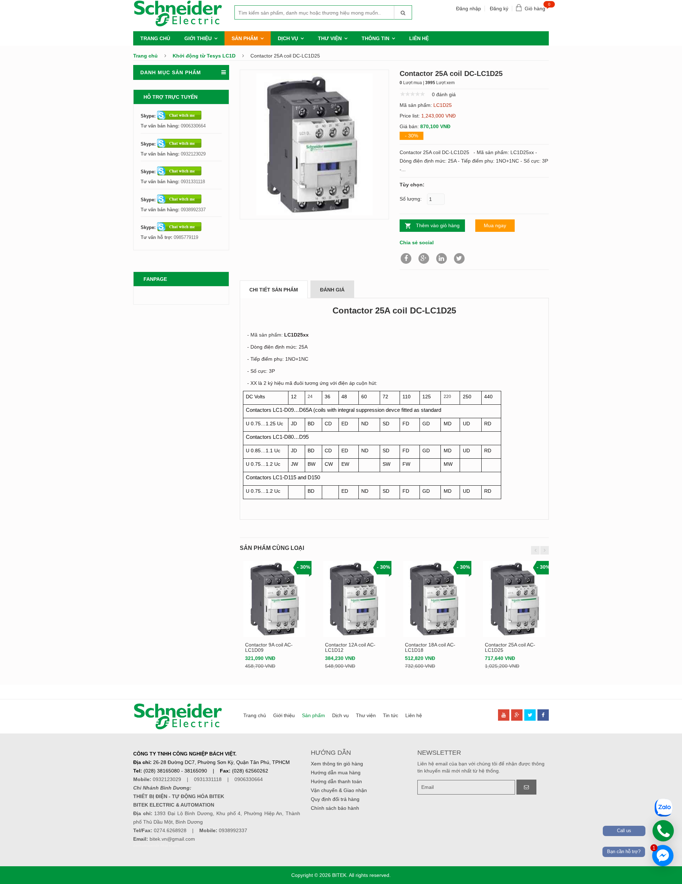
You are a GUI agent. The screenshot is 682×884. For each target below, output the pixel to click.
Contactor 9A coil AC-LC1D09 (269, 647)
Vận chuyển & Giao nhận (339, 790)
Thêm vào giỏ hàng (438, 225)
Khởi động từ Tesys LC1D (204, 56)
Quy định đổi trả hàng (335, 799)
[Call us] (663, 830)
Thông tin (375, 38)
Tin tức (390, 715)
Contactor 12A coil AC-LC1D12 (350, 647)
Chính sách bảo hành (335, 808)
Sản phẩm (245, 38)
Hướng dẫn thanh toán (336, 781)
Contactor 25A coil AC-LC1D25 (510, 647)
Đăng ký (499, 8)
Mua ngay (495, 225)
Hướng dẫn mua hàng (336, 772)
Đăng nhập (468, 8)
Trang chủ (155, 38)
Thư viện (330, 38)
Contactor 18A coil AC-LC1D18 (430, 647)
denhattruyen (144, 845)
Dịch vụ (288, 38)
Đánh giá (332, 290)
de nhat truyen (167, 845)
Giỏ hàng (537, 6)
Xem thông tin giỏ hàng (337, 763)
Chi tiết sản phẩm (273, 290)
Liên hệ (419, 38)
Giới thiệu (198, 38)
